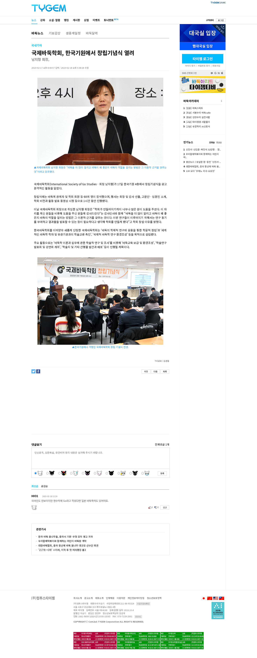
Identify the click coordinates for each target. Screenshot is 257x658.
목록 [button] (165, 371)
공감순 (44, 486)
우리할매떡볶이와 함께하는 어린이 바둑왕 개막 (62, 541)
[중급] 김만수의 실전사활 (196, 117)
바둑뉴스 (37, 33)
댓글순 (219, 142)
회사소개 (77, 598)
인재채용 (110, 598)
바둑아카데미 (191, 101)
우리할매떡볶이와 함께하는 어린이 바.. (201, 155)
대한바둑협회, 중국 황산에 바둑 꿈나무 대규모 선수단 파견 (68, 545)
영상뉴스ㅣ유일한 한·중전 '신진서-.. (202, 162)
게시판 (76, 20)
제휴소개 (99, 598)
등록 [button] (162, 473)
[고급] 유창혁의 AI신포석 (196, 126)
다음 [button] (155, 371)
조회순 (212, 142)
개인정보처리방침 (136, 598)
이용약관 (121, 598)
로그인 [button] (221, 20)
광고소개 (88, 598)
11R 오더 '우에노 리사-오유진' (199, 171)
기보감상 (54, 33)
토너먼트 (109, 20)
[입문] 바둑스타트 (193, 108)
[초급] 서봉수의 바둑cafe (196, 112)
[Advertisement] (100, 404)
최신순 (34, 486)
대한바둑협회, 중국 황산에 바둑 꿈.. (201, 166)
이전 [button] (146, 371)
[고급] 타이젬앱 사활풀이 (196, 122)
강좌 (42, 20)
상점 (86, 20)
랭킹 (66, 20)
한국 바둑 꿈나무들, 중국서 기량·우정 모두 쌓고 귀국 (65, 536)
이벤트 (96, 20)
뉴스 (33, 20)
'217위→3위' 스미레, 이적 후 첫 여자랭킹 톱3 (62, 550)
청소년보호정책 (154, 598)
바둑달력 (92, 33)
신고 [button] (165, 507)
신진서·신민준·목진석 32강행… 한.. (202, 149)
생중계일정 (73, 33)
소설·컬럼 (54, 20)
